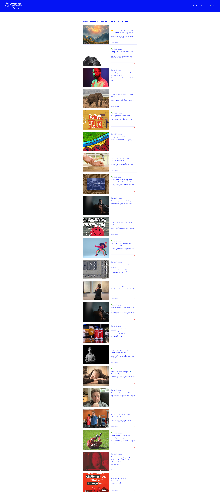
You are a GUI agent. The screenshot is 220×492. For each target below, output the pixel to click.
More (126, 21)
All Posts (85, 21)
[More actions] (134, 27)
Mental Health (94, 21)
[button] (135, 21)
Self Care (113, 21)
